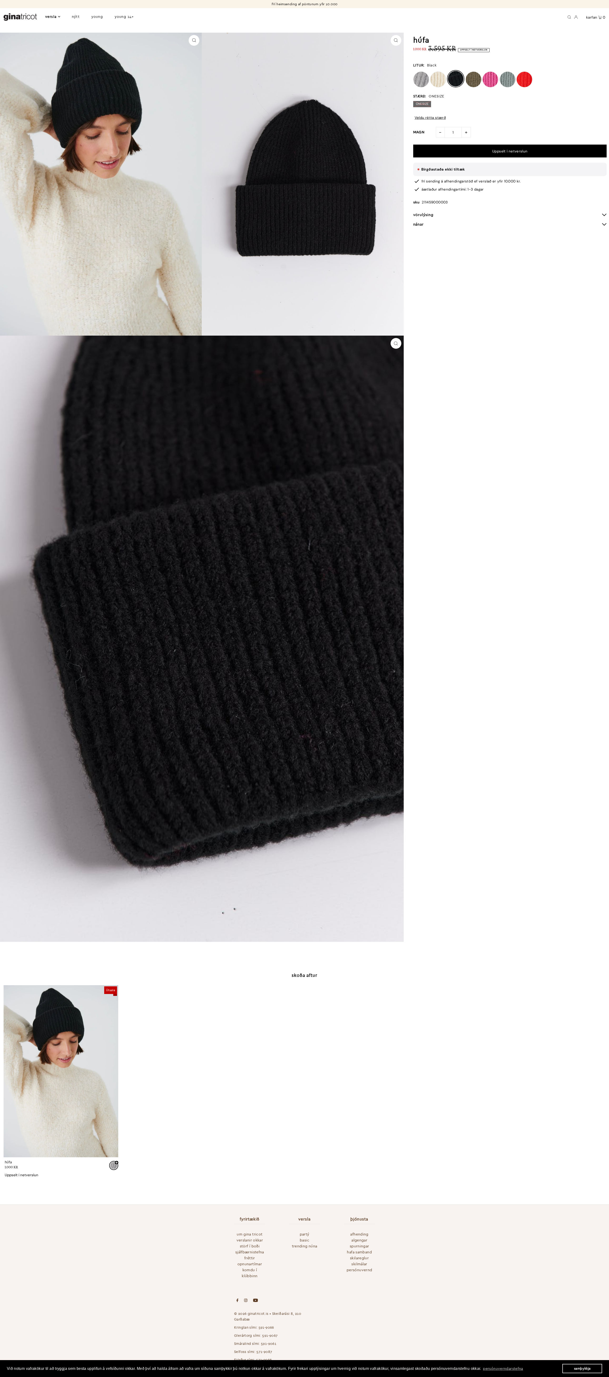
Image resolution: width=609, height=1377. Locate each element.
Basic (304, 1240)
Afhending (359, 1234)
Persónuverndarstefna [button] (503, 1368)
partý (304, 1234)
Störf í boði (250, 1246)
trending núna (304, 1246)
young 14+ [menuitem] (124, 16)
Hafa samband (359, 1252)
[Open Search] (569, 16)
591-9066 (266, 1327)
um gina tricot (249, 1234)
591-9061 (268, 1343)
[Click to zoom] (194, 40)
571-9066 (264, 1359)
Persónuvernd (359, 1269)
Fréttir (249, 1258)
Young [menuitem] (97, 16)
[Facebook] (237, 1301)
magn (419, 132)
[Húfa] (61, 1071)
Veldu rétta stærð (430, 118)
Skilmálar (359, 1263)
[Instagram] (245, 1301)
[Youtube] (255, 1301)
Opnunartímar (249, 1263)
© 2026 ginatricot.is (251, 1313)
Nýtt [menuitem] (76, 16)
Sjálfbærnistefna (249, 1252)
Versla (51, 16)
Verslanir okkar (249, 1240)
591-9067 (270, 1335)
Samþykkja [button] (582, 1368)
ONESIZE (422, 104)
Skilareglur (359, 1258)
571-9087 (264, 1351)
